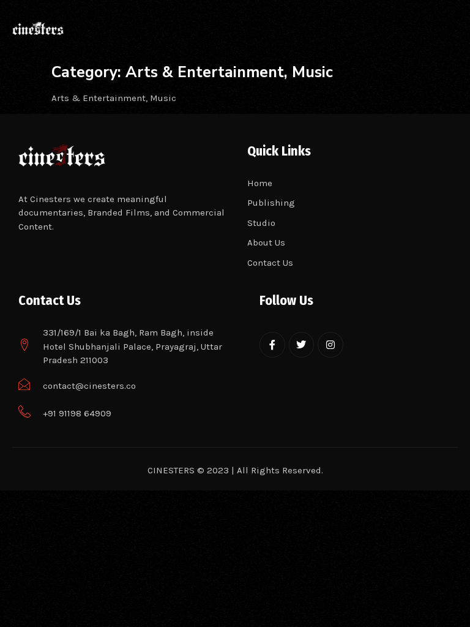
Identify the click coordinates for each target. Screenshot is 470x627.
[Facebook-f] (272, 345)
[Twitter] (302, 345)
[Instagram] (330, 345)
